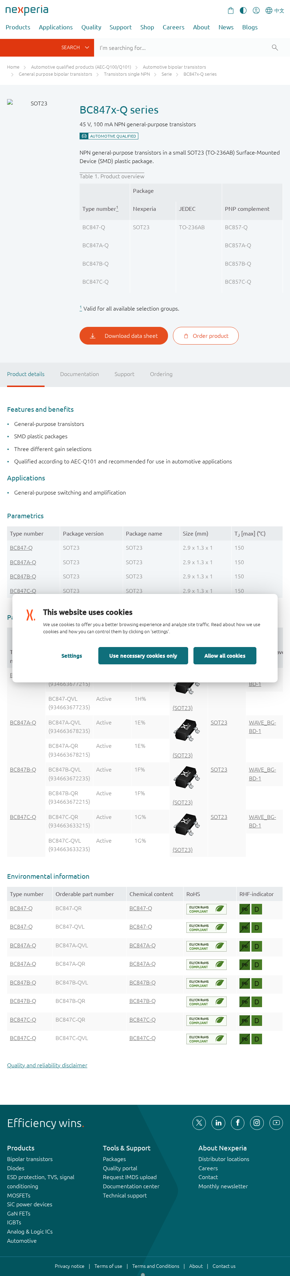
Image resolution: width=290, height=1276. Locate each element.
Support (121, 27)
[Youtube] (276, 1123)
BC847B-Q (23, 576)
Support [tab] (124, 374)
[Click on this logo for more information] (206, 909)
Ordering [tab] (161, 374)
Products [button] (18, 27)
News (226, 27)
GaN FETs (18, 1213)
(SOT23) (183, 708)
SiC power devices (29, 1204)
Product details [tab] (26, 374)
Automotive (22, 1240)
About (201, 27)
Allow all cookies (224, 655)
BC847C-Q (23, 591)
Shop (147, 27)
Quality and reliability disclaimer (47, 1065)
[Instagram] (256, 1123)
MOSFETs (18, 1195)
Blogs (250, 27)
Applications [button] (56, 27)
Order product (210, 336)
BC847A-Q (23, 562)
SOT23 (219, 722)
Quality (91, 27)
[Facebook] (237, 1123)
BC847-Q (21, 547)
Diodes (15, 1168)
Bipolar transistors (30, 1159)
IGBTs (14, 1222)
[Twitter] (199, 1123)
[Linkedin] (218, 1123)
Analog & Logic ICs (30, 1231)
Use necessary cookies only (143, 655)
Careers (174, 27)
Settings (72, 655)
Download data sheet (131, 336)
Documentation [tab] (79, 374)
